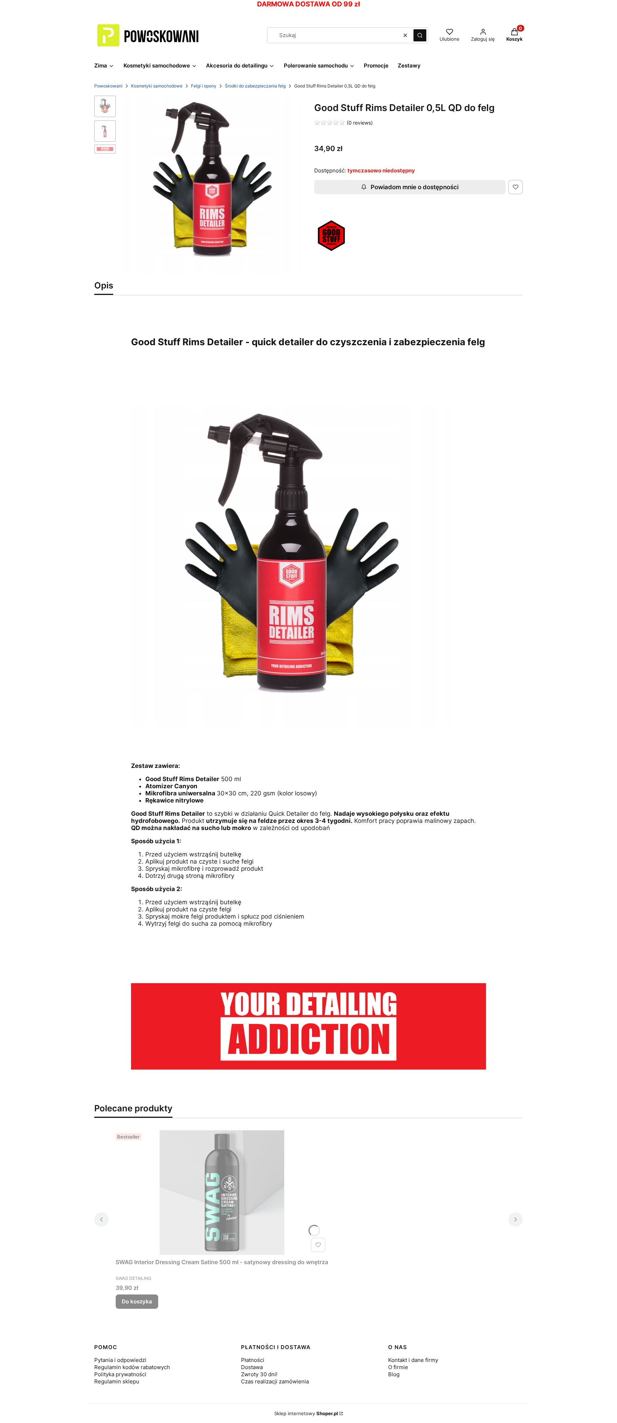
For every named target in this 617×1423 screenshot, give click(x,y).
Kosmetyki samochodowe (156, 86)
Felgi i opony (203, 86)
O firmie (398, 1367)
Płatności (252, 1360)
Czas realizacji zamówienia (275, 1381)
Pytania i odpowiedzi (120, 1360)
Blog (394, 1374)
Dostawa (252, 1367)
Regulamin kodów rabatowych (132, 1367)
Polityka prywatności (120, 1374)
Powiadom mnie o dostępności (414, 187)
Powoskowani (108, 86)
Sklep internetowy (306, 1413)
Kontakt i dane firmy (413, 1360)
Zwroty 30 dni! (259, 1374)
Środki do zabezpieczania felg (255, 86)
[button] (419, 35)
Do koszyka (137, 1301)
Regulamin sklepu (116, 1381)
